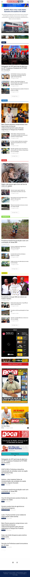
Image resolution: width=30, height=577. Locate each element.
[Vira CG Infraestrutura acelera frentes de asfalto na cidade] (5, 91)
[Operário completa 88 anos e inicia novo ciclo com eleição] (5, 320)
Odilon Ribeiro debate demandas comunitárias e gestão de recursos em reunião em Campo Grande (19, 135)
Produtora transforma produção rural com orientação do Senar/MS (14, 241)
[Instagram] (13, 562)
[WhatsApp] (17, 562)
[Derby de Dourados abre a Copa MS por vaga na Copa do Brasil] (5, 305)
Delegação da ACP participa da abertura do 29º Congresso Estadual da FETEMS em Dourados (14, 68)
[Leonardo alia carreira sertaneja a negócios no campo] (5, 256)
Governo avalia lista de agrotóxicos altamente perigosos (12, 507)
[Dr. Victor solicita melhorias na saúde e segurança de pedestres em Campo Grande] (5, 143)
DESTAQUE (4, 518)
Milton (2, 427)
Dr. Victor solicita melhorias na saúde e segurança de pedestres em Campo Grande (19, 143)
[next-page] (4, 550)
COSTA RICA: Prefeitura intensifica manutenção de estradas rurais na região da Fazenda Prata (18, 75)
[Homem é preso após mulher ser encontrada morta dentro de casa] (5, 192)
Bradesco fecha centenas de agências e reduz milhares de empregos (15, 30)
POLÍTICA (3, 530)
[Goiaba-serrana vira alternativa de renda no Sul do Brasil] (5, 263)
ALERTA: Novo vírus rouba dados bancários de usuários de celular (15, 10)
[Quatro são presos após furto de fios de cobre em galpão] (15, 173)
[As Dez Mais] (15, 415)
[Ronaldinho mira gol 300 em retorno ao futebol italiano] (15, 285)
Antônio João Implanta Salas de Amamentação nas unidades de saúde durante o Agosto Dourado (19, 83)
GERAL (3, 464)
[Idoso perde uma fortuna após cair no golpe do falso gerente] (5, 200)
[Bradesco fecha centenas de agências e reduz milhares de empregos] (15, 27)
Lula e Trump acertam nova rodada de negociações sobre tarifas (13, 515)
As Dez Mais (5, 426)
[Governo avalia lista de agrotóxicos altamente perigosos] (5, 249)
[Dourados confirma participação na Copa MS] (5, 312)
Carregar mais (14, 96)
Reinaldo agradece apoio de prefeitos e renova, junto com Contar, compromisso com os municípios (19, 150)
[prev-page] (2, 550)
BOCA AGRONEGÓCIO (5, 493)
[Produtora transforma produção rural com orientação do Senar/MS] (15, 229)
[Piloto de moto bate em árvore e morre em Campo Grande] (5, 207)
